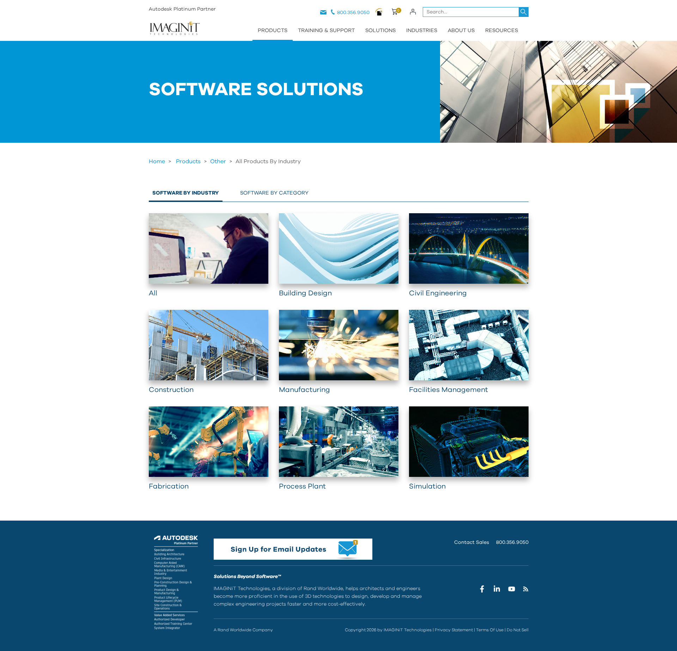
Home (157, 161)
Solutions (380, 30)
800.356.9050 (353, 12)
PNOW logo (379, 12)
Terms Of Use (490, 630)
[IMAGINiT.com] (174, 28)
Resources (501, 30)
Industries (421, 30)
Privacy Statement (454, 630)
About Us (461, 30)
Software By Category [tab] (274, 193)
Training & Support (326, 30)
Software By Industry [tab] (185, 193)
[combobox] (476, 12)
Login (413, 12)
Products (272, 30)
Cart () (394, 12)
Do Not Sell (518, 630)
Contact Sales (471, 542)
